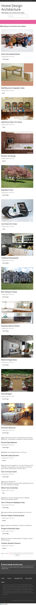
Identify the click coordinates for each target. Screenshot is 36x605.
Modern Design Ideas (9, 360)
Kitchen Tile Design (8, 156)
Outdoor (4, 548)
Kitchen (4, 161)
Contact (9, 578)
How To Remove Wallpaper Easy (13, 502)
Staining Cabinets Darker (10, 326)
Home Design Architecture (7, 0)
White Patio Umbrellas (9, 488)
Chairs (3, 127)
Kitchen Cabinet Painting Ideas (12, 515)
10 (31, 553)
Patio (3, 493)
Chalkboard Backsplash (9, 258)
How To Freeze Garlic (9, 472)
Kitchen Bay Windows (9, 442)
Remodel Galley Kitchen (10, 455)
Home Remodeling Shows (10, 54)
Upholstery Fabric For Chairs (11, 122)
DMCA (2, 582)
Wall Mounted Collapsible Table (13, 88)
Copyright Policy (18, 578)
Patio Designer (6, 394)
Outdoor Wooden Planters (10, 543)
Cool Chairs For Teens (9, 224)
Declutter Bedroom (8, 428)
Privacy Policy (28, 578)
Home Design (5, 59)
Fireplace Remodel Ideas (10, 529)
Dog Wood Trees (7, 190)
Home (2, 578)
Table (3, 93)
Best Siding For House (9, 292)
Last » (17, 555)
